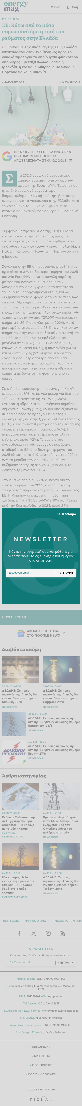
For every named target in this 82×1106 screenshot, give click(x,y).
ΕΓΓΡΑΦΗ (66, 573)
